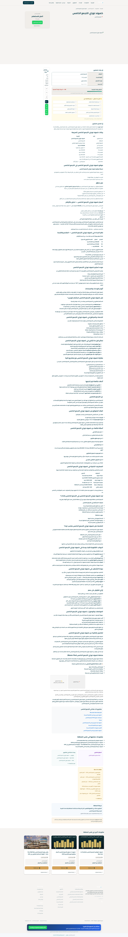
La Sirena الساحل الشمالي (78, 899)
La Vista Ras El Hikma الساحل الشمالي (75, 894)
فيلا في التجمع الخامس (82, 695)
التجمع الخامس (91, 8)
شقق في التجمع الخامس (92, 695)
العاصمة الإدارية (59, 892)
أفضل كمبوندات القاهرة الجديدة (94, 728)
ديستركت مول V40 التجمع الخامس (93, 718)
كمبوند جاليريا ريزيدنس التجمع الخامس (92, 730)
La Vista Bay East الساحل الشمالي (76, 897)
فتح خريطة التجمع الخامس (95, 811)
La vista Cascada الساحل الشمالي (76, 902)
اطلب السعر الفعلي (37, 22)
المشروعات (86, 3)
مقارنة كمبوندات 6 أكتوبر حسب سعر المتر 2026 (91, 786)
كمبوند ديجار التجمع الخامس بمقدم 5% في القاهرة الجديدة (89, 747)
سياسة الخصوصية (43, 920)
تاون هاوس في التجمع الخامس (70, 695)
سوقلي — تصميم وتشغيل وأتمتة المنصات (61, 935)
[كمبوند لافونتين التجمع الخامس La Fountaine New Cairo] (91, 842)
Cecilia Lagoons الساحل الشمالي (76, 892)
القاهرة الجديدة (60, 902)
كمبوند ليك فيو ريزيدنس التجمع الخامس (92, 723)
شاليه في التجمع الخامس (94, 696)
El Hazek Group (40, 906)
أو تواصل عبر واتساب (46, 110)
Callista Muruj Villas (79, 889)
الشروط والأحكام (35, 920)
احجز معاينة (90, 868)
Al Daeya (41, 911)
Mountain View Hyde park (96, 712)
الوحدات (80, 3)
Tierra (100, 720)
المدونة (68, 3)
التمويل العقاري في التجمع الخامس (81, 696)
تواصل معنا (51, 3)
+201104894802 (98, 896)
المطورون (75, 3)
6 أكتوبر (61, 889)
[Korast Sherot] (101, 3)
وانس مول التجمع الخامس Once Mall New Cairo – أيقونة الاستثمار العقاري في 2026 (83, 744)
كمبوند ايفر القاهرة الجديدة (95, 725)
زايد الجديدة (60, 904)
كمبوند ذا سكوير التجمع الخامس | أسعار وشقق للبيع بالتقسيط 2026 (87, 742)
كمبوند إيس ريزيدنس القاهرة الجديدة (93, 715)
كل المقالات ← (99, 798)
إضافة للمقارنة (37, 26)
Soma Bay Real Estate (38, 908)
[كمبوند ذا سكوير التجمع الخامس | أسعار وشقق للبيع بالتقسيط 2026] (64, 842)
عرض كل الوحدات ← (71, 763)
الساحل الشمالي (59, 899)
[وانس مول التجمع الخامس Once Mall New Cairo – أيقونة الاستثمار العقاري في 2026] (36, 842)
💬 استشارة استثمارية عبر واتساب (38, 927)
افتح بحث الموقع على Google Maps (95, 177)
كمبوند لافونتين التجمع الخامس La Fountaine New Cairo (90, 740)
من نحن (41, 897)
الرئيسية (92, 3)
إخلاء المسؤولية (28, 920)
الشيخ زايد (61, 894)
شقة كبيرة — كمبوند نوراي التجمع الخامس (65, 758)
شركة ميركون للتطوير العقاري (94, 755)
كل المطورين (40, 892)
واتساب (100, 898)
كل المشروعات (40, 889)
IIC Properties (40, 913)
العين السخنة (60, 907)
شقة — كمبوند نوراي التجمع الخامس (66, 760)
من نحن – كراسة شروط (60, 3)
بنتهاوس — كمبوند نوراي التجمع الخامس (65, 755)
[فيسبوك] (102, 901)
